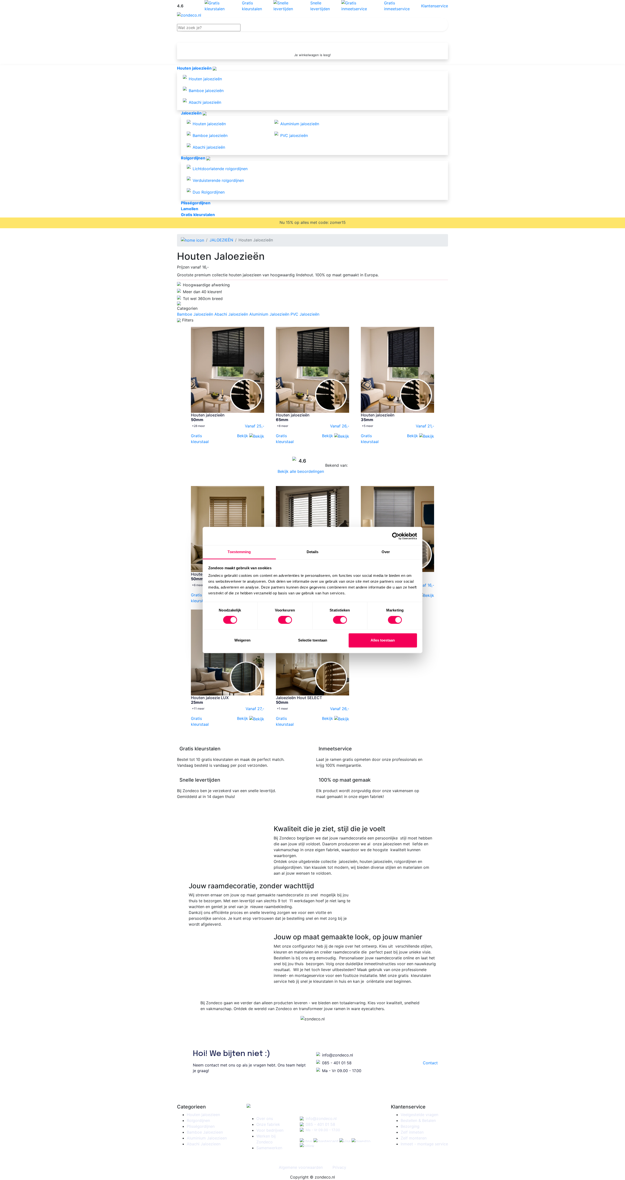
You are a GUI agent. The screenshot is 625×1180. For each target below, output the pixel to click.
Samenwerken (269, 1147)
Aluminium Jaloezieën (269, 314)
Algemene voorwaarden (301, 1167)
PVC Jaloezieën (305, 314)
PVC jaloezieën (294, 135)
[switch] (285, 620)
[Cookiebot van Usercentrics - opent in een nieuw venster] (395, 536)
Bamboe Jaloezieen (205, 1132)
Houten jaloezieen (203, 1114)
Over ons (264, 1118)
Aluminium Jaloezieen (207, 1138)
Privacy (339, 1167)
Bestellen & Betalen (418, 1120)
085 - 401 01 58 (337, 1062)
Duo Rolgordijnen (209, 192)
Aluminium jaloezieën (299, 123)
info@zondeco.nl (337, 1055)
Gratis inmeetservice (397, 5)
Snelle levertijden (320, 5)
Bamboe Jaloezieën (195, 314)
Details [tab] (313, 552)
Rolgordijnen (198, 1120)
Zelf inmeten (412, 1132)
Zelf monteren (414, 1138)
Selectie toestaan (312, 640)
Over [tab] (386, 552)
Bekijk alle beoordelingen (301, 471)
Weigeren (242, 640)
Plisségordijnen (201, 1126)
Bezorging (410, 1126)
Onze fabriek (268, 1124)
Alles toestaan (383, 640)
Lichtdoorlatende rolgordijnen (220, 168)
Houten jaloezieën (205, 78)
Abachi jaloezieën (205, 102)
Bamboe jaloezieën (206, 90)
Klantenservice (434, 5)
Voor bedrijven (269, 1130)
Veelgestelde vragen (419, 1114)
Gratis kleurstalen (252, 5)
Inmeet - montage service (424, 1143)
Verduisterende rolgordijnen (218, 180)
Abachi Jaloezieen (203, 1143)
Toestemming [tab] (239, 552)
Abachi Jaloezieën (231, 314)
